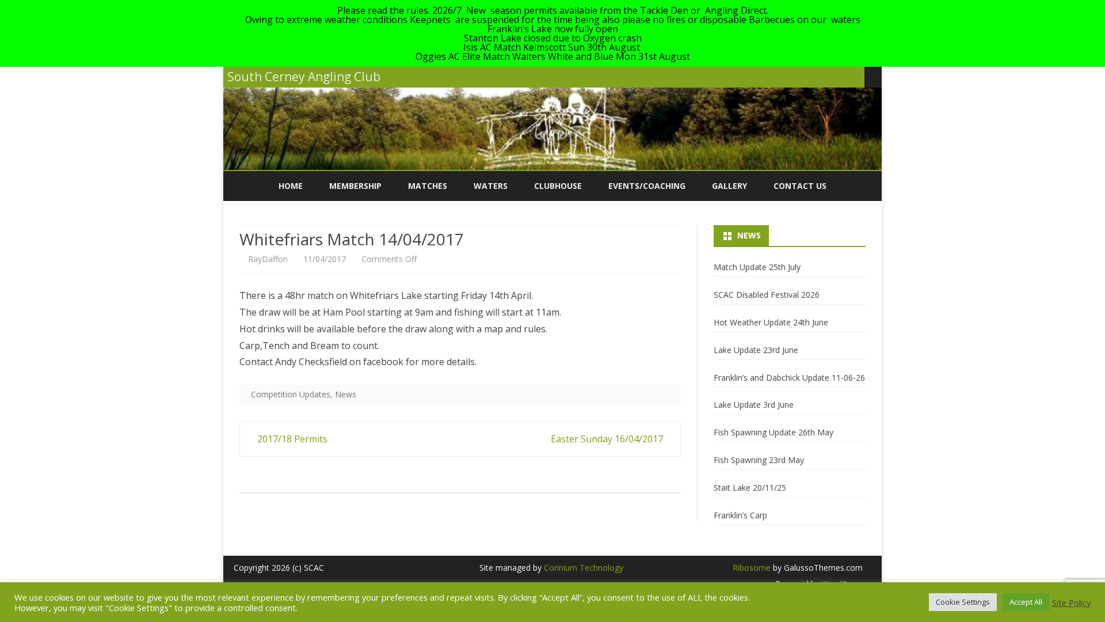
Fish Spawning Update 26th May (773, 432)
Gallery (729, 185)
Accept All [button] (1025, 602)
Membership (355, 185)
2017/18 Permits (291, 439)
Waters (491, 185)
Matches (427, 185)
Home (291, 185)
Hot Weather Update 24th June (771, 322)
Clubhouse (558, 185)
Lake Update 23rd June (756, 349)
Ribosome (752, 567)
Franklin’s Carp (740, 515)
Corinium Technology (583, 567)
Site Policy (1071, 602)
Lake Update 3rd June (754, 404)
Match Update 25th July (757, 266)
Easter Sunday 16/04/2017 (608, 439)
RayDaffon (268, 258)
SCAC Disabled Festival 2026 (767, 294)
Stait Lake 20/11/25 (750, 487)
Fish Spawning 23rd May (759, 459)
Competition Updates (290, 394)
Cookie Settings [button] (963, 602)
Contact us (800, 185)
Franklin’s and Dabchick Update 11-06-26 (789, 377)
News (345, 394)
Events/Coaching (646, 185)
